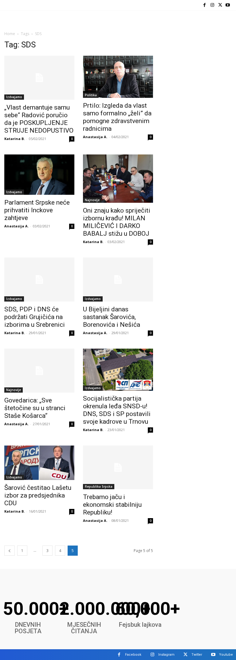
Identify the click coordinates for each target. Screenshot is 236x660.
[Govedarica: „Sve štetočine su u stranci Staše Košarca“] (39, 371)
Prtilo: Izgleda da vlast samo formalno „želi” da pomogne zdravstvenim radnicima (117, 117)
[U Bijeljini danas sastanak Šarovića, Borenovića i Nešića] (118, 280)
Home (9, 33)
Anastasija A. (95, 136)
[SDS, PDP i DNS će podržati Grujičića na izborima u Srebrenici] (39, 280)
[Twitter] (220, 5)
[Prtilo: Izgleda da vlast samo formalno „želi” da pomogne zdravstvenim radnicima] (118, 77)
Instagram (166, 655)
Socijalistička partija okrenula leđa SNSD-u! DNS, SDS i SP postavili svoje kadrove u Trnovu (117, 410)
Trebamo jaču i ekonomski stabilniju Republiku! (112, 504)
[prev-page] (9, 551)
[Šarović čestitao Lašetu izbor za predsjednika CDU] (39, 463)
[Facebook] (204, 5)
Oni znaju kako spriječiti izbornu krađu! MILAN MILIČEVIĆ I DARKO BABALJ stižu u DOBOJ (116, 222)
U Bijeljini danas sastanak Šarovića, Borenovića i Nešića (111, 317)
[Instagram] (212, 5)
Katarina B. (14, 138)
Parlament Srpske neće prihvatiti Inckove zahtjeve (37, 210)
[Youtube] (228, 5)
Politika (91, 95)
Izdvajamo (14, 97)
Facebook (133, 655)
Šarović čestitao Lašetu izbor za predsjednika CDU (37, 495)
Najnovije (92, 200)
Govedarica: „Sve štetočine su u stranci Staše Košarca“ (34, 408)
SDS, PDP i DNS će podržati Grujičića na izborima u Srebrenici (34, 317)
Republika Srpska (98, 486)
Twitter (196, 655)
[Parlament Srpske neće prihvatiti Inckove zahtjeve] (39, 174)
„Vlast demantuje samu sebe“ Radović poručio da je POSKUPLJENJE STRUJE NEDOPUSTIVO (38, 119)
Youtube (226, 655)
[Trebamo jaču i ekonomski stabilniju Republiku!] (118, 468)
